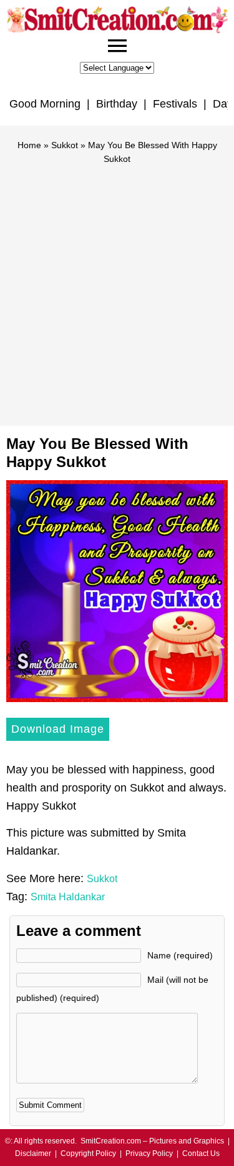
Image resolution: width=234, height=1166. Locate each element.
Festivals (175, 104)
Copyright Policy (88, 1153)
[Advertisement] (117, 290)
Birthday (116, 104)
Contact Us (201, 1153)
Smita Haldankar (68, 897)
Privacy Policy (149, 1153)
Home (29, 145)
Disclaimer (33, 1153)
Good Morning (44, 104)
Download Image (57, 729)
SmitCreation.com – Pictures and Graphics (152, 1141)
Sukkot (64, 145)
